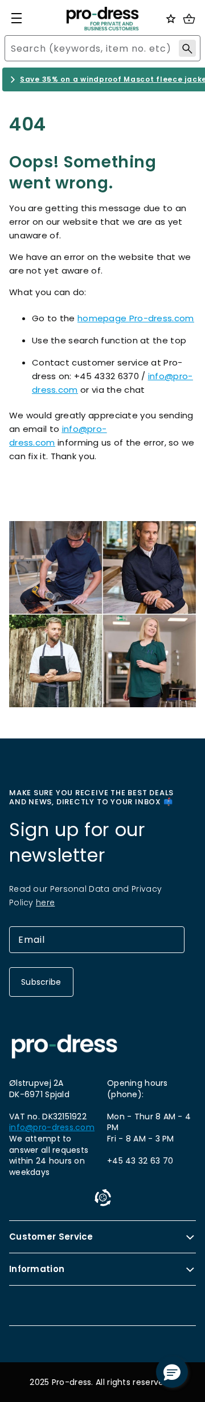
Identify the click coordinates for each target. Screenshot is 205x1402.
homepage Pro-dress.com (135, 318)
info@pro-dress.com (52, 1127)
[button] (172, 1372)
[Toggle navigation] (16, 18)
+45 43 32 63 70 (140, 1160)
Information (36, 1269)
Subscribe (41, 982)
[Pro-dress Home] (102, 19)
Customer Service (51, 1237)
